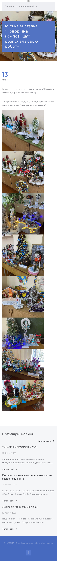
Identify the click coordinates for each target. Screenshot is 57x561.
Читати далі (8, 469)
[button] (28, 552)
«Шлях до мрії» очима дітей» (20, 506)
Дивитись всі (44, 441)
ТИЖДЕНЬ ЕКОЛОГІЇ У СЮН (20, 447)
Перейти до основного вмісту (21, 6)
